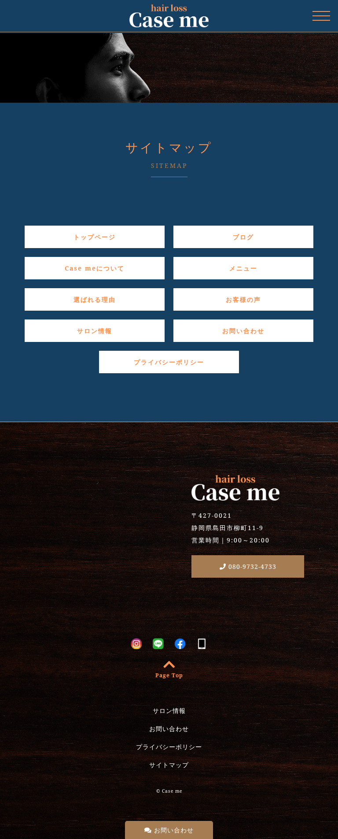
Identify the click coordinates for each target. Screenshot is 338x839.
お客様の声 (243, 299)
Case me (172, 791)
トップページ (94, 237)
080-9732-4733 (251, 566)
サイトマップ (169, 765)
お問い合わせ (173, 830)
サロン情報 (94, 331)
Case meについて (95, 268)
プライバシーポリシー (169, 362)
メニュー (243, 268)
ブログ (243, 237)
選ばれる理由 (94, 299)
